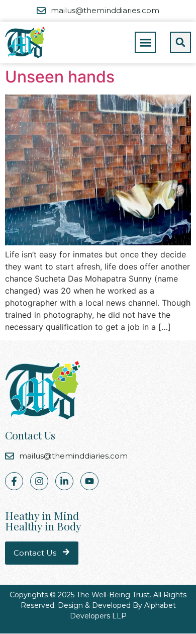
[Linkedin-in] (64, 481)
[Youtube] (89, 481)
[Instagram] (39, 481)
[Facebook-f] (14, 481)
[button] (145, 42)
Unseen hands (60, 76)
